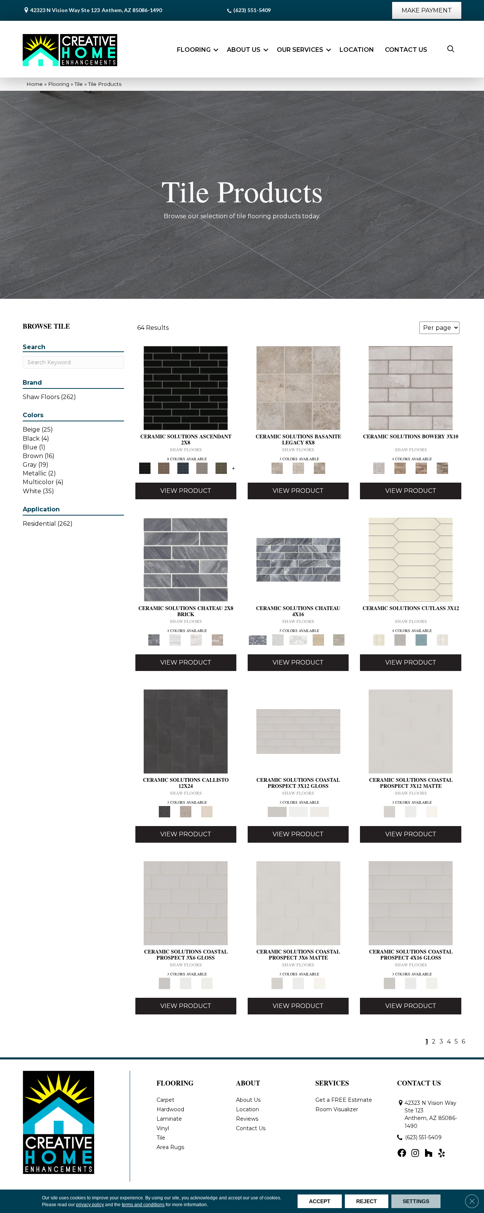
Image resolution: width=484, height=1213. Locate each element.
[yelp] (441, 1154)
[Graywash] (400, 640)
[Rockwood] (217, 640)
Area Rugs (170, 1147)
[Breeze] (298, 731)
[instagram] (415, 1154)
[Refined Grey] (202, 468)
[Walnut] (319, 468)
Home (34, 84)
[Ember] (186, 731)
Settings (416, 1201)
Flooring (194, 49)
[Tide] (206, 811)
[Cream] (411, 559)
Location (357, 49)
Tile (78, 84)
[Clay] (421, 468)
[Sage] (221, 468)
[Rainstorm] (182, 468)
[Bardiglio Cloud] (186, 559)
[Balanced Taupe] (163, 468)
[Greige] (442, 468)
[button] (216, 50)
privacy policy (90, 1204)
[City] (400, 468)
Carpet (165, 1100)
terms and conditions (143, 1204)
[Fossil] (185, 811)
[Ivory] (298, 468)
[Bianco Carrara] (175, 640)
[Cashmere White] (196, 640)
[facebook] (401, 1154)
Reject (366, 1201)
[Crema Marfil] (318, 640)
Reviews (247, 1118)
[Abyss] (186, 387)
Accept (319, 1201)
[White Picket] (442, 640)
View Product (185, 490)
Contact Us (406, 49)
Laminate (169, 1118)
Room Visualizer (336, 1109)
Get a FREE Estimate (343, 1100)
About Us (244, 49)
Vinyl (163, 1128)
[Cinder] (411, 387)
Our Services (300, 49)
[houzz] (428, 1154)
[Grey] (298, 387)
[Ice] (298, 811)
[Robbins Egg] (421, 640)
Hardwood (170, 1109)
